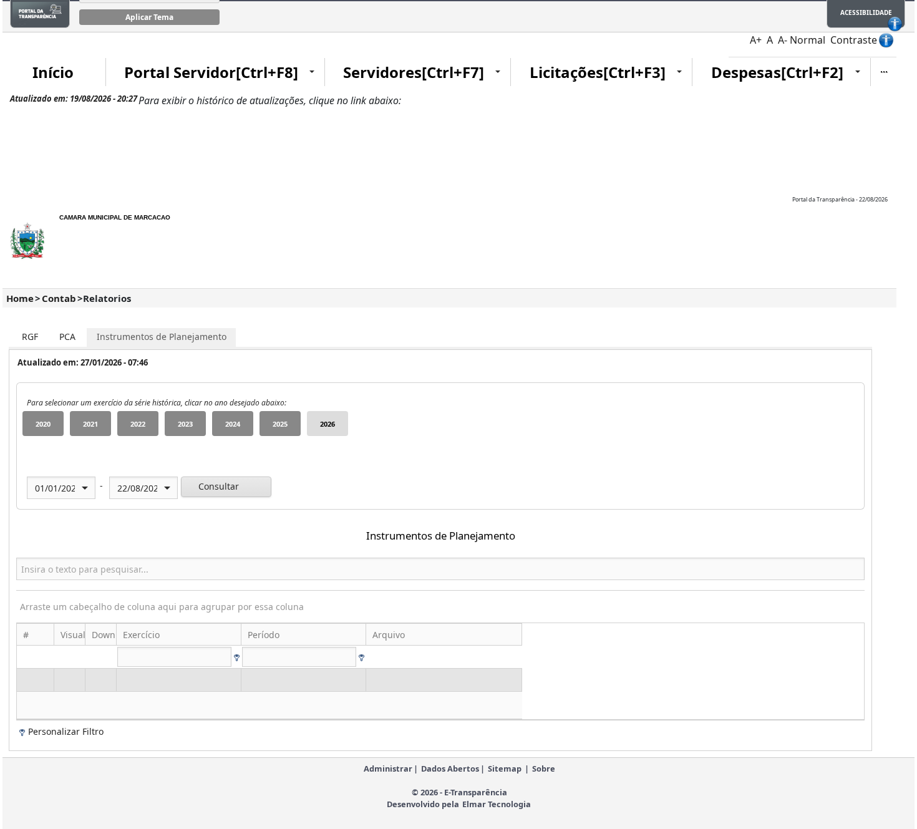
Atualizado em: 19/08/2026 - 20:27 (73, 98)
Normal (807, 40)
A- (782, 40)
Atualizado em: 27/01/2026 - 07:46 (82, 362)
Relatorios (107, 298)
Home (20, 298)
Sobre (543, 768)
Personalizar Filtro (66, 731)
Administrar (388, 768)
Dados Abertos (450, 768)
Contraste (853, 40)
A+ (756, 40)
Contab (59, 298)
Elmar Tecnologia (496, 804)
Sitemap (505, 768)
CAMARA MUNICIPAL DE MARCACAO (114, 217)
